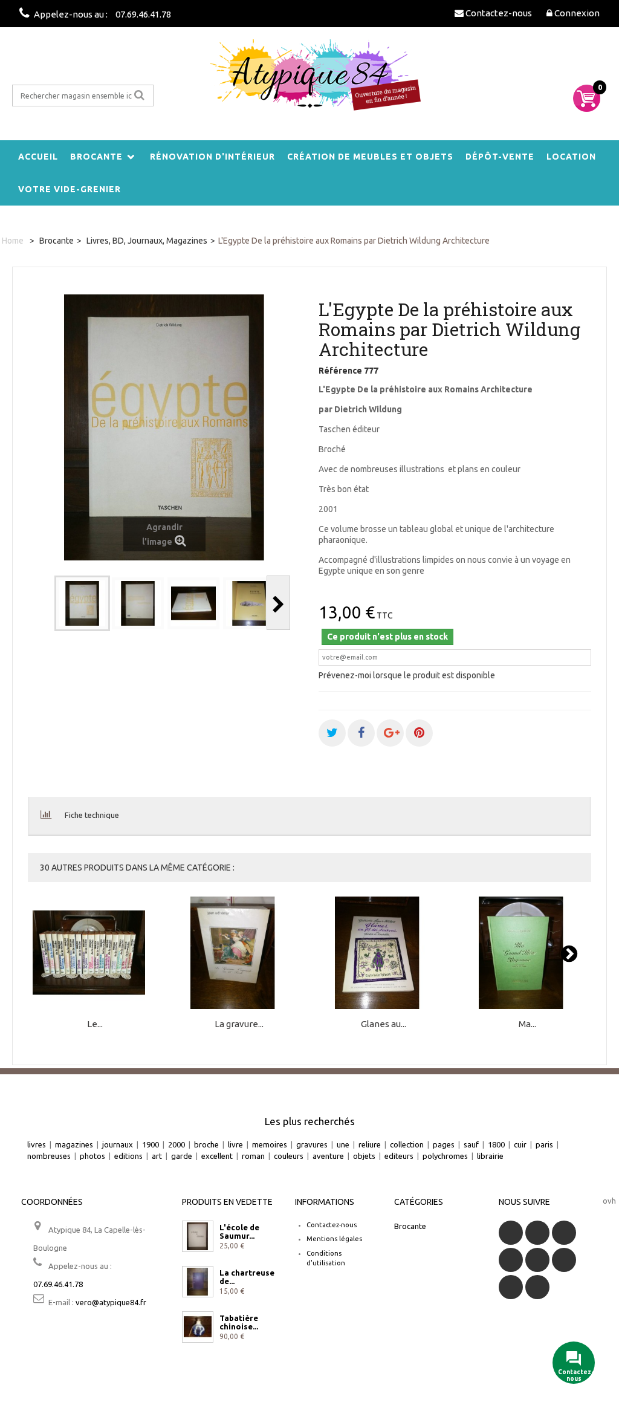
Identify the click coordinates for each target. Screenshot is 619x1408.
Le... (95, 1024)
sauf (471, 1144)
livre (235, 1144)
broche (206, 1144)
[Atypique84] (309, 80)
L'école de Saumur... (239, 1231)
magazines (74, 1144)
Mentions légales (334, 1238)
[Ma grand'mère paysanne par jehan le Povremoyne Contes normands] (527, 953)
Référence (340, 370)
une (343, 1144)
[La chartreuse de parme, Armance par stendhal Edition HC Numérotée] (197, 1281)
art (157, 1156)
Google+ (537, 1260)
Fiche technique (92, 815)
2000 (176, 1144)
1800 (496, 1144)
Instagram (537, 1287)
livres (36, 1144)
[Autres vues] (42, 603)
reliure (369, 1144)
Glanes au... (383, 1024)
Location (571, 156)
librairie (490, 1156)
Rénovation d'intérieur (212, 156)
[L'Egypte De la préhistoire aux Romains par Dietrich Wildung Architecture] (82, 603)
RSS (564, 1233)
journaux (117, 1144)
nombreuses (49, 1156)
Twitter (537, 1233)
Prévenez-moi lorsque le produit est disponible (407, 675)
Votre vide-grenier (69, 189)
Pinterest (564, 1260)
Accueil (38, 156)
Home (13, 240)
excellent (217, 1156)
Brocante (96, 156)
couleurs (288, 1156)
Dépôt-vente (499, 156)
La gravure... (239, 1024)
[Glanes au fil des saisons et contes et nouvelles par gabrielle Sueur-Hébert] (383, 953)
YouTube (511, 1260)
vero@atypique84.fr (111, 1302)
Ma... (527, 1024)
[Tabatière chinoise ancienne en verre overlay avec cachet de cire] (197, 1327)
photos (92, 1156)
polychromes (445, 1156)
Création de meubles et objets (370, 156)
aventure (328, 1156)
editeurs (398, 1156)
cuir (520, 1144)
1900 (150, 1144)
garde (181, 1156)
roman (253, 1156)
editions (128, 1156)
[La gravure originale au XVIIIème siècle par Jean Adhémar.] (239, 953)
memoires (269, 1144)
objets (364, 1156)
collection (407, 1144)
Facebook (511, 1233)
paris (544, 1144)
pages (444, 1144)
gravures (312, 1144)
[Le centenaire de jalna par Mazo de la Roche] (95, 953)
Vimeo (511, 1287)
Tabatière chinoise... (238, 1322)
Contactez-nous (331, 1224)
